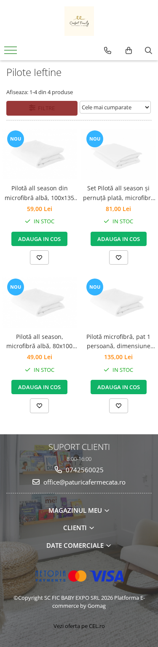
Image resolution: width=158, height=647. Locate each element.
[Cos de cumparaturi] (129, 50)
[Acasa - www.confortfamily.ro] (79, 21)
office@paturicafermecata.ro (84, 482)
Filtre (45, 108)
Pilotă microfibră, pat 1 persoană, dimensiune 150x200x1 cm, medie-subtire (118, 342)
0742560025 (84, 470)
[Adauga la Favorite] (39, 257)
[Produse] (11, 52)
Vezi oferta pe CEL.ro (79, 626)
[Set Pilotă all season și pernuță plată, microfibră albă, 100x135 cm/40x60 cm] (119, 154)
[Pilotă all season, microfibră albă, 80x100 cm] (40, 302)
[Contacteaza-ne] (107, 50)
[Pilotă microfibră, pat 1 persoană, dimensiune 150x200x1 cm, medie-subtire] (119, 302)
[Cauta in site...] (148, 50)
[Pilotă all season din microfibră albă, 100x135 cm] (40, 154)
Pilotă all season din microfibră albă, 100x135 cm (39, 193)
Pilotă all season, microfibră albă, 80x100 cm (39, 342)
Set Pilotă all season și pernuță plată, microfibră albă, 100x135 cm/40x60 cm (118, 193)
